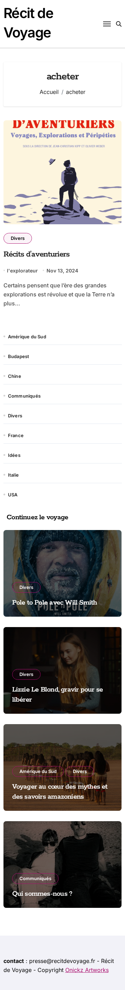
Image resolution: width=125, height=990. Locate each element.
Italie (13, 475)
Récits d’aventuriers (36, 254)
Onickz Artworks (87, 969)
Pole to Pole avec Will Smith (54, 602)
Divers (18, 238)
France (16, 435)
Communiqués (24, 396)
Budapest (19, 356)
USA (13, 494)
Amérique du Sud (27, 336)
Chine (14, 376)
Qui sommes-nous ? (42, 893)
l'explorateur (22, 270)
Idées (14, 455)
